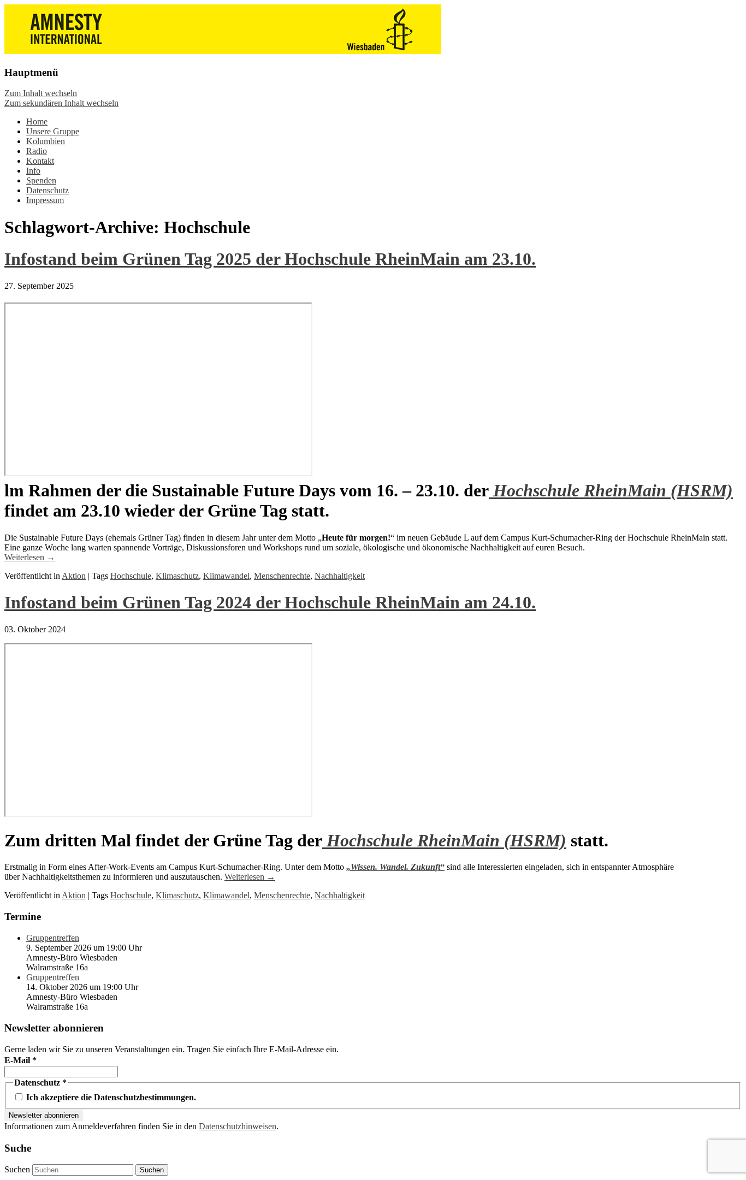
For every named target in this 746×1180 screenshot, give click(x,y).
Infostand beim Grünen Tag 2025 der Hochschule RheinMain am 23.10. (270, 259)
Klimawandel (226, 575)
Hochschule (130, 575)
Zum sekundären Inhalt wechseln (61, 103)
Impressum (45, 200)
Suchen (17, 1169)
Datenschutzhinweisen (237, 1126)
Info (33, 170)
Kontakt (40, 160)
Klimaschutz (177, 575)
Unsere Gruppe (52, 131)
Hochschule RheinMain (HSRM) (611, 490)
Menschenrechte (282, 575)
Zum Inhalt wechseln (40, 93)
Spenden (41, 180)
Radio (36, 151)
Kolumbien (45, 141)
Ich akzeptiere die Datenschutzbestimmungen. (110, 1097)
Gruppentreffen (52, 937)
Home (37, 121)
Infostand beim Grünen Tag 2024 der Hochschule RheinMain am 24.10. (270, 602)
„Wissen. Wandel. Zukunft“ (395, 866)
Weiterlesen (29, 557)
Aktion (74, 575)
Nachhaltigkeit (340, 575)
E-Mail (20, 1060)
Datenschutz (47, 190)
